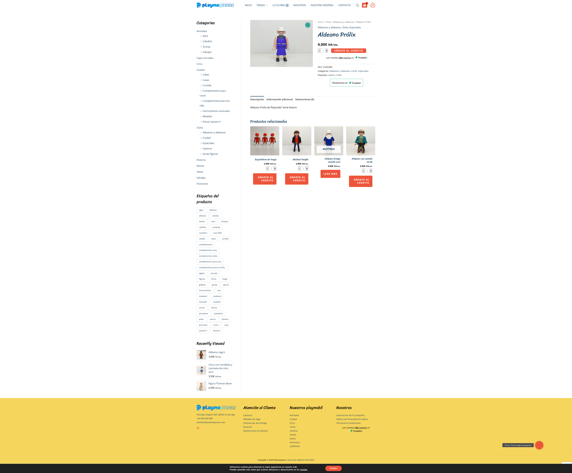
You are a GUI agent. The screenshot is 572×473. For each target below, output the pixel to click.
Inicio (248, 5)
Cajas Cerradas (205, 58)
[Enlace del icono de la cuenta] (372, 5)
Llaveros (207, 148)
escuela (214, 273)
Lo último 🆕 (281, 5)
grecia (226, 284)
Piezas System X (212, 121)
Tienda (261, 5)
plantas (225, 319)
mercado (203, 301)
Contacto (344, 5)
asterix (202, 221)
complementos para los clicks (212, 267)
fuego (224, 279)
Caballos (207, 41)
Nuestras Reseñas (322, 5)
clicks (213, 238)
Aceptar (333, 468)
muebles (217, 301)
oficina (214, 307)
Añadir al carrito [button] (265, 179)
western (216, 330)
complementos (205, 244)
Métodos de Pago (251, 419)
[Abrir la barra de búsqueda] (357, 5)
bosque (224, 221)
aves (213, 221)
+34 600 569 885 (205, 418)
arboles (215, 215)
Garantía (247, 426)
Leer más (330, 173)
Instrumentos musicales (216, 111)
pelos (201, 319)
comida (225, 238)
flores (213, 279)
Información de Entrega (255, 423)
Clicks (200, 127)
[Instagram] (198, 428)
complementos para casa (210, 261)
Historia (201, 159)
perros (213, 319)
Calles (206, 74)
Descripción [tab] (257, 99)
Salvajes (207, 52)
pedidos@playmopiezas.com (211, 422)
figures (202, 279)
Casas (206, 80)
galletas (202, 284)
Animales (202, 31)
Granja (206, 46)
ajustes (303, 469)
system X (203, 330)
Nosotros (299, 5)
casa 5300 (217, 233)
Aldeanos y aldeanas (214, 132)
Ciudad (201, 70)
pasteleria (218, 313)
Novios (200, 165)
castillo (202, 238)
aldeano (202, 215)
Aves (205, 36)
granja (214, 284)
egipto (202, 273)
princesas (203, 325)
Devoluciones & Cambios (255, 430)
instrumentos (205, 290)
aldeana (212, 210)
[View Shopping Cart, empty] (364, 5)
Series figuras (210, 154)
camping (216, 227)
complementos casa (208, 250)
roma (215, 325)
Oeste (200, 171)
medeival (203, 296)
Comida (207, 85)
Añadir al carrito (348, 50)
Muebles (207, 116)
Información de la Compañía (350, 415)
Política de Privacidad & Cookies (352, 419)
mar (219, 290)
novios (202, 307)
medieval (217, 296)
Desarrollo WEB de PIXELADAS (301, 460)
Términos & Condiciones (348, 423)
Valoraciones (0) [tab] (304, 99)
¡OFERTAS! (295, 446)
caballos (202, 227)
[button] (307, 25)
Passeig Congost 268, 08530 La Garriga (216, 414)
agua (201, 210)
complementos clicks (208, 256)
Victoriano (202, 183)
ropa (226, 325)
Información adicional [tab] (279, 99)
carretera (203, 233)
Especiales (208, 143)
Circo (199, 64)
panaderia (203, 313)
